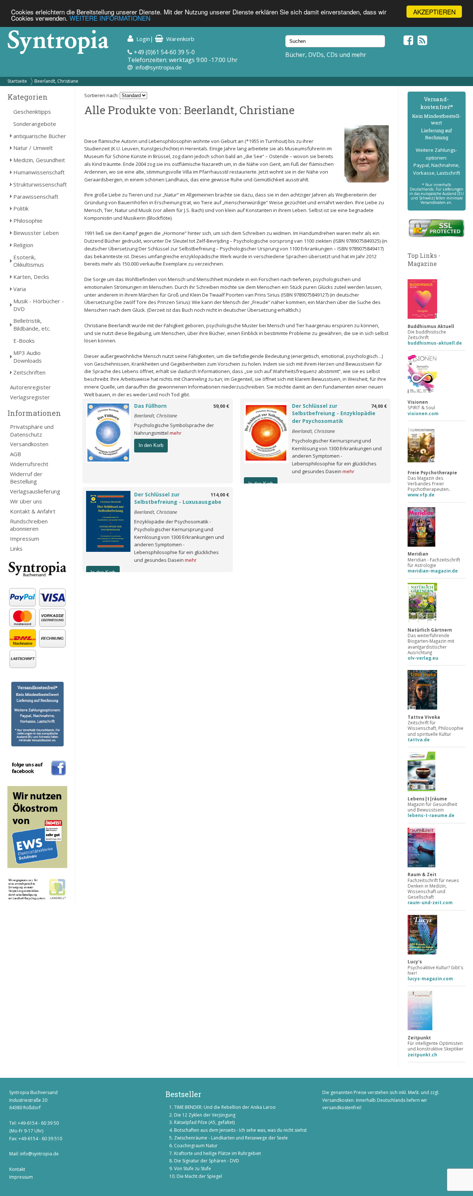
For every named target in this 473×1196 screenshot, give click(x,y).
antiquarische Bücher (39, 136)
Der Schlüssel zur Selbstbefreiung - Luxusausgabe (177, 498)
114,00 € (220, 494)
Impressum (24, 538)
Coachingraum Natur (196, 1145)
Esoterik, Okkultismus (28, 261)
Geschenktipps (32, 111)
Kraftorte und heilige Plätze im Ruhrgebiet (217, 1153)
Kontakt (17, 1169)
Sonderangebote (34, 123)
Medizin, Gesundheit (39, 160)
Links (16, 548)
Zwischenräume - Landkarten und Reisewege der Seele (231, 1138)
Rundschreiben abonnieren (29, 525)
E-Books (24, 340)
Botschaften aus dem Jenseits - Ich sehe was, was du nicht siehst (240, 1130)
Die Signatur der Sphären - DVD (206, 1161)
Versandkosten (29, 444)
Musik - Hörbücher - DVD (38, 304)
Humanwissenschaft (39, 172)
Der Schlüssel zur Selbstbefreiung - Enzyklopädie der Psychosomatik (333, 413)
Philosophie (27, 220)
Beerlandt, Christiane (56, 81)
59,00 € (221, 406)
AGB (15, 454)
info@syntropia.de (159, 67)
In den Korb (151, 445)
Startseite (17, 81)
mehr (175, 433)
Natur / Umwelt (33, 147)
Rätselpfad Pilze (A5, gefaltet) (204, 1122)
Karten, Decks (31, 276)
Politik (20, 208)
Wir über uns (26, 501)
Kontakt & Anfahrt (32, 511)
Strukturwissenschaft (40, 184)
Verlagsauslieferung (35, 491)
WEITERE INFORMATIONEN (109, 18)
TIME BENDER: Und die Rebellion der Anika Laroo (225, 1107)
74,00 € (379, 406)
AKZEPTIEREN (434, 11)
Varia (19, 289)
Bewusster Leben (36, 232)
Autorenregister (30, 387)
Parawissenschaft (35, 196)
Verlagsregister (30, 397)
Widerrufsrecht (29, 464)
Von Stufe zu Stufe (192, 1168)
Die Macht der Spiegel (199, 1176)
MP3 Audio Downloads (27, 356)
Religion (23, 245)
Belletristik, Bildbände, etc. (32, 324)
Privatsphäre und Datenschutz (32, 430)
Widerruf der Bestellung (26, 477)
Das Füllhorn (150, 405)
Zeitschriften (29, 372)
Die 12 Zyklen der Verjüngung (204, 1115)
